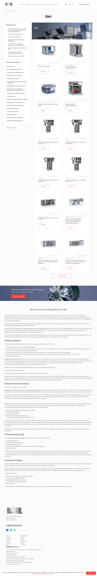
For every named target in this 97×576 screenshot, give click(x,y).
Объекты (38, 4)
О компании (23, 535)
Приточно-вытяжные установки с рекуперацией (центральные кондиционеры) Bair (17, 30)
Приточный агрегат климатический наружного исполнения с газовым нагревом (48, 262)
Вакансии (23, 541)
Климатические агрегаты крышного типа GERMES (20, 558)
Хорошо (91, 573)
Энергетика (10, 66)
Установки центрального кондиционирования (19, 562)
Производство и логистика (14, 75)
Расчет (45, 4)
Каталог (21, 4)
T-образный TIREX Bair (14, 37)
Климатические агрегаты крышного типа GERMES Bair (16, 44)
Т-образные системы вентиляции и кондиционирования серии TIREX (24, 390)
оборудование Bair (40, 337)
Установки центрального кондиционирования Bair (15, 52)
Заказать (43, 71)
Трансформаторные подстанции (16, 86)
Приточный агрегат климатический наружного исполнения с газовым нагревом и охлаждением (75, 262)
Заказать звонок (84, 4)
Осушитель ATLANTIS (12, 553)
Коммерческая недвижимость (15, 72)
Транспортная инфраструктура (15, 93)
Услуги (33, 4)
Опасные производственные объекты (17, 99)
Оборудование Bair (12, 547)
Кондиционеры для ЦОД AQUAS (15, 560)
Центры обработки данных (14, 69)
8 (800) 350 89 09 (14, 525)
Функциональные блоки (13, 564)
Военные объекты (12, 114)
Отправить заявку (18, 296)
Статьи (22, 537)
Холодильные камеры (13, 78)
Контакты (55, 4)
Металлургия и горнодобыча (15, 102)
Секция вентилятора (44, 66)
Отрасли (27, 4)
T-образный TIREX (11, 555)
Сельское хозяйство (12, 111)
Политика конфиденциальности (43, 574)
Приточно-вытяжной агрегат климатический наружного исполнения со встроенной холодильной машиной (73, 221)
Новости (22, 539)
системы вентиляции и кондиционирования (34, 328)
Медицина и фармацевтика (14, 120)
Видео (22, 543)
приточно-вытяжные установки (16, 438)
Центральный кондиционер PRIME (16, 557)
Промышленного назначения (15, 105)
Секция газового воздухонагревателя (71, 105)
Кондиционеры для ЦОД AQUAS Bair (17, 48)
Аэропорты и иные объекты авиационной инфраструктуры (15, 89)
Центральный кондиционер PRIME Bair (16, 40)
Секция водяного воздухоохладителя (70, 67)
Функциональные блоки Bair (16, 56)
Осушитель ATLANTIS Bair (15, 34)
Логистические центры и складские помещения (17, 82)
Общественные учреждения (15, 117)
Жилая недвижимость (13, 108)
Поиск (49, 4)
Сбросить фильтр (11, 127)
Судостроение (11, 96)
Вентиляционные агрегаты (12, 359)
